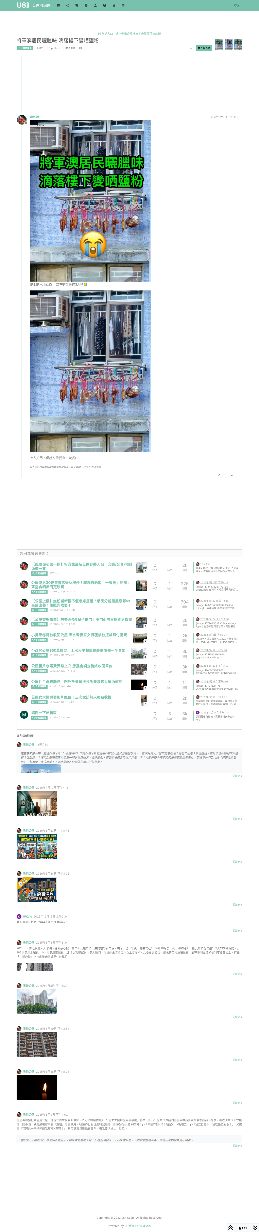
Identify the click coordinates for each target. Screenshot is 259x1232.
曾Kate (27, 916)
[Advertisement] (129, 84)
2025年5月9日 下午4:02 (62, 702)
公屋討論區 (41, 5)
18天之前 (54, 573)
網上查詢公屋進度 (127, 33)
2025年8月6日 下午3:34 (62, 639)
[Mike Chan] (24, 715)
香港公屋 (34, 116)
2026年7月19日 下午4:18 (62, 591)
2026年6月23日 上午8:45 (62, 610)
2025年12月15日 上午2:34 (214, 712)
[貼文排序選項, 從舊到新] (191, 48)
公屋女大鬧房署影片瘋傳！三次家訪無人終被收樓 (71, 697)
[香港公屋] (24, 566)
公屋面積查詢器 (151, 33)
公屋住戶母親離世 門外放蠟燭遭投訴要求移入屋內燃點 (76, 682)
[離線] (23, 119)
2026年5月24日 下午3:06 (62, 624)
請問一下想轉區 (44, 713)
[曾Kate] (198, 712)
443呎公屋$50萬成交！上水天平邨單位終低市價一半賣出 (78, 650)
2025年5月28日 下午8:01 (62, 686)
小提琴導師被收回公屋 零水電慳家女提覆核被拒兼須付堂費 (79, 635)
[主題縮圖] (141, 586)
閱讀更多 (237, 775)
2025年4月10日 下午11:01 (62, 717)
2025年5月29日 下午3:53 (62, 671)
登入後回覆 (204, 47)
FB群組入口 (105, 33)
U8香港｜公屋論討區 (138, 1226)
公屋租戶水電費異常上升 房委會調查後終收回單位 (72, 666)
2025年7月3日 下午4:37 (62, 655)
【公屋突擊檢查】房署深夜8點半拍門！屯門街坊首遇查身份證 (81, 619)
